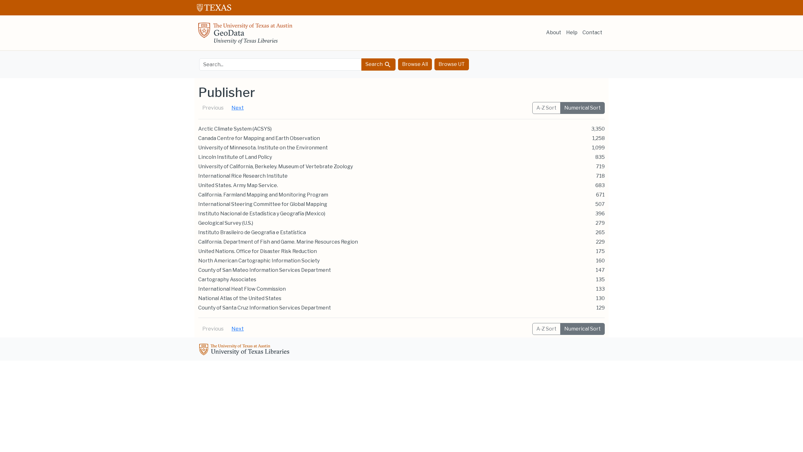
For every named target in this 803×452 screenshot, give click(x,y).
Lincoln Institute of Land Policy (235, 157)
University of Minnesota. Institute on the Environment (263, 148)
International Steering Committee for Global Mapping (262, 204)
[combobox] (280, 64)
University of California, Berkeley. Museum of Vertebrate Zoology (275, 167)
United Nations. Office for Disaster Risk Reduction (257, 251)
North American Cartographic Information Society (259, 261)
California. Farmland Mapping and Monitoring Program (263, 195)
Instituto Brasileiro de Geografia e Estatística (252, 232)
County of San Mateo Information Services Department (264, 270)
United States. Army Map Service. (238, 185)
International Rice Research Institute (243, 176)
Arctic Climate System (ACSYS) (235, 129)
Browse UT (452, 64)
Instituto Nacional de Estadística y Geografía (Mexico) (261, 214)
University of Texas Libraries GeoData (245, 35)
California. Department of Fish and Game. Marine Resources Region (278, 242)
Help (571, 32)
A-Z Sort (546, 108)
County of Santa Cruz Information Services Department (264, 308)
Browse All (415, 64)
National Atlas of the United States (239, 298)
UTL (245, 350)
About (553, 32)
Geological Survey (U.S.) (225, 223)
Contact (592, 32)
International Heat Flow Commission (242, 289)
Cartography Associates (227, 279)
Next (237, 108)
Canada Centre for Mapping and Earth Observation (259, 138)
